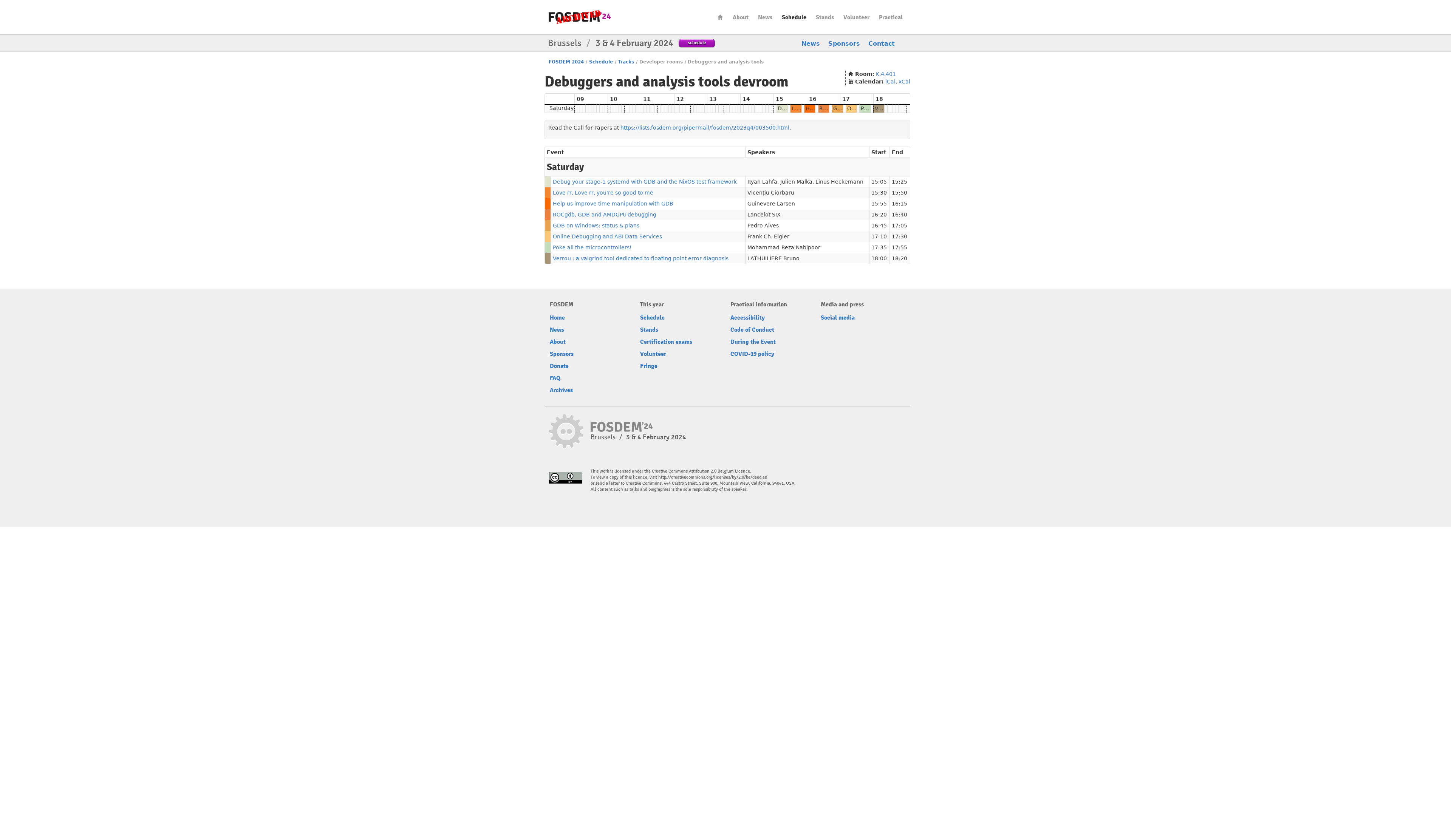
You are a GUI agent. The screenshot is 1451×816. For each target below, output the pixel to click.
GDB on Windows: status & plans (596, 226)
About (741, 17)
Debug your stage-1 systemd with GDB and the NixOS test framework (645, 182)
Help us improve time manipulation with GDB (613, 204)
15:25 (899, 182)
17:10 (879, 236)
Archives (561, 390)
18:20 (899, 258)
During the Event (753, 342)
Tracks (626, 62)
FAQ (555, 378)
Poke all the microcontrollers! (592, 247)
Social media (838, 317)
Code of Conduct (752, 330)
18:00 (879, 258)
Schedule (794, 17)
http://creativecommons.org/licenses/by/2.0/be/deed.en (712, 477)
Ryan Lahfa (762, 182)
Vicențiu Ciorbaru (770, 193)
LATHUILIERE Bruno (773, 258)
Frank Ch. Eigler (768, 236)
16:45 (879, 226)
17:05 (899, 226)
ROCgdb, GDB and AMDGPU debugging (604, 215)
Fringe (648, 366)
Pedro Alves (763, 226)
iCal (890, 82)
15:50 (899, 193)
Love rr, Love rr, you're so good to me (603, 193)
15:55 (879, 204)
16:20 (879, 215)
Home (720, 17)
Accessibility (747, 317)
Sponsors (844, 43)
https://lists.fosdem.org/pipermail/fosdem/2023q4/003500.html (704, 128)
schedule (697, 42)
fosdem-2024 (580, 17)
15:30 (879, 193)
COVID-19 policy (752, 354)
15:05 (879, 182)
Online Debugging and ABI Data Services (607, 236)
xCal (904, 82)
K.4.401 (886, 74)
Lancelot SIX (764, 215)
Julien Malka (796, 182)
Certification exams (666, 342)
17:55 (899, 247)
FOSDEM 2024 (566, 62)
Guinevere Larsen (771, 204)
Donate (559, 366)
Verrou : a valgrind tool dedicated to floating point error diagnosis (641, 258)
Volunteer (856, 17)
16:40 (899, 215)
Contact (881, 43)
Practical (891, 17)
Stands (825, 17)
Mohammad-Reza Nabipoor (783, 247)
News (765, 17)
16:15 (899, 204)
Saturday (561, 108)
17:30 (899, 236)
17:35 (879, 247)
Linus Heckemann (839, 182)
